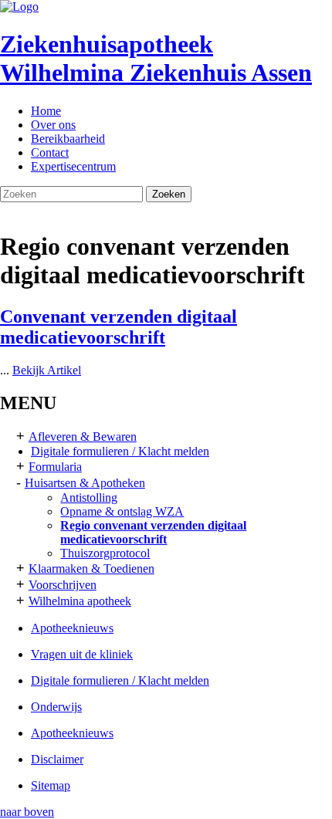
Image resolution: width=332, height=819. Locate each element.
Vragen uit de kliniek (82, 654)
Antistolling (88, 497)
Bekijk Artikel (46, 370)
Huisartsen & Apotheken (85, 482)
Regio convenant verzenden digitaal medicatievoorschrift (153, 532)
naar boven (27, 811)
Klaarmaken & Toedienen (91, 568)
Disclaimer (57, 759)
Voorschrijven (63, 584)
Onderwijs (56, 706)
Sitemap (50, 785)
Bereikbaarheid (68, 138)
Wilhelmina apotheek (80, 600)
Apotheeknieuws (72, 628)
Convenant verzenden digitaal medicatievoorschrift (118, 326)
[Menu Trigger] (294, 29)
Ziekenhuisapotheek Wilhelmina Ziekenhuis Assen (156, 58)
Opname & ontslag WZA (122, 511)
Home (46, 110)
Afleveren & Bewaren (83, 436)
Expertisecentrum (73, 166)
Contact (50, 152)
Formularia (55, 466)
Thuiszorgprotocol (105, 553)
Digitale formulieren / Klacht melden (120, 451)
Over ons (53, 124)
